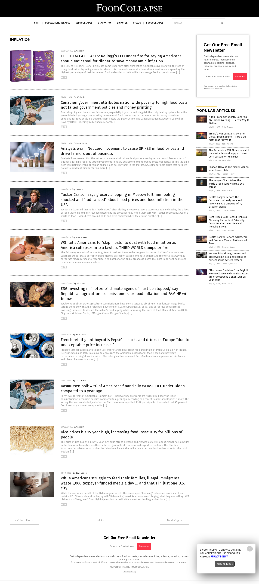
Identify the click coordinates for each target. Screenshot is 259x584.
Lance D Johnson (229, 264)
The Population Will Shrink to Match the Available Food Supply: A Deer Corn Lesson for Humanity (229, 153)
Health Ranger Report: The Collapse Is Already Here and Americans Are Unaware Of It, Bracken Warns (225, 202)
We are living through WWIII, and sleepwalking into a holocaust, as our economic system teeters (227, 256)
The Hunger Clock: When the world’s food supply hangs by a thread (226, 183)
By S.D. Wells (79, 97)
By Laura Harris (80, 143)
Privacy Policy (129, 571)
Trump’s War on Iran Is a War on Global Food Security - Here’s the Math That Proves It (227, 137)
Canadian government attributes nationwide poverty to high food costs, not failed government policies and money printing (124, 105)
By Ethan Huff (79, 283)
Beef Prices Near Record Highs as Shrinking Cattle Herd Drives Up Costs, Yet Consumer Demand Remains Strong (228, 222)
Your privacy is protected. (215, 86)
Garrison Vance (229, 210)
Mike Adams (227, 127)
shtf (37, 23)
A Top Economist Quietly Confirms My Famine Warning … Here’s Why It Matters (229, 120)
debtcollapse (84, 23)
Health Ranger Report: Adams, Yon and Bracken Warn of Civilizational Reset (228, 240)
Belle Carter (227, 191)
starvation (105, 23)
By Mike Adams (80, 237)
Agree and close (225, 564)
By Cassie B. (79, 51)
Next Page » (174, 520)
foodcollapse (154, 23)
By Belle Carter (79, 334)
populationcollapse (57, 23)
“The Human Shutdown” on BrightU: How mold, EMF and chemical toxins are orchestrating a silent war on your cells (229, 275)
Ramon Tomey (228, 174)
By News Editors (80, 473)
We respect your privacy (111, 562)
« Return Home (24, 520)
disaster (122, 23)
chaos (137, 23)
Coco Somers (228, 230)
